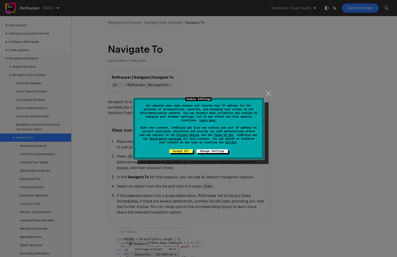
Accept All (181, 151)
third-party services (165, 139)
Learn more (207, 120)
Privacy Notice (188, 135)
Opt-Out (230, 142)
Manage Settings (212, 151)
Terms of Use (223, 135)
